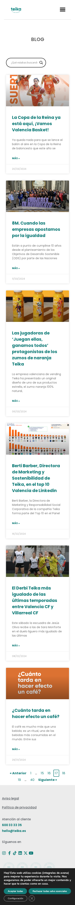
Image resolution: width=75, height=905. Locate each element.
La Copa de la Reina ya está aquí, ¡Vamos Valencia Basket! (36, 124)
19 (20, 779)
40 (32, 779)
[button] (62, 9)
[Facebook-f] (9, 853)
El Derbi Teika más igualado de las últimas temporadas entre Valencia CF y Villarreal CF (34, 600)
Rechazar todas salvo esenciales (50, 891)
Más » (16, 158)
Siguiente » (47, 779)
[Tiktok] (15, 853)
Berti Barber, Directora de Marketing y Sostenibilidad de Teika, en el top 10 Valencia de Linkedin (36, 478)
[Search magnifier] (41, 62)
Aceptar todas (15, 891)
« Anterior (18, 773)
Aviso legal (10, 798)
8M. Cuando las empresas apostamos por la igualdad (36, 229)
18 (64, 772)
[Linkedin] (20, 853)
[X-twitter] (26, 853)
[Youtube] (31, 853)
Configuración (15, 898)
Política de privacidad (19, 807)
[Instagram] (4, 853)
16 (49, 772)
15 (43, 772)
